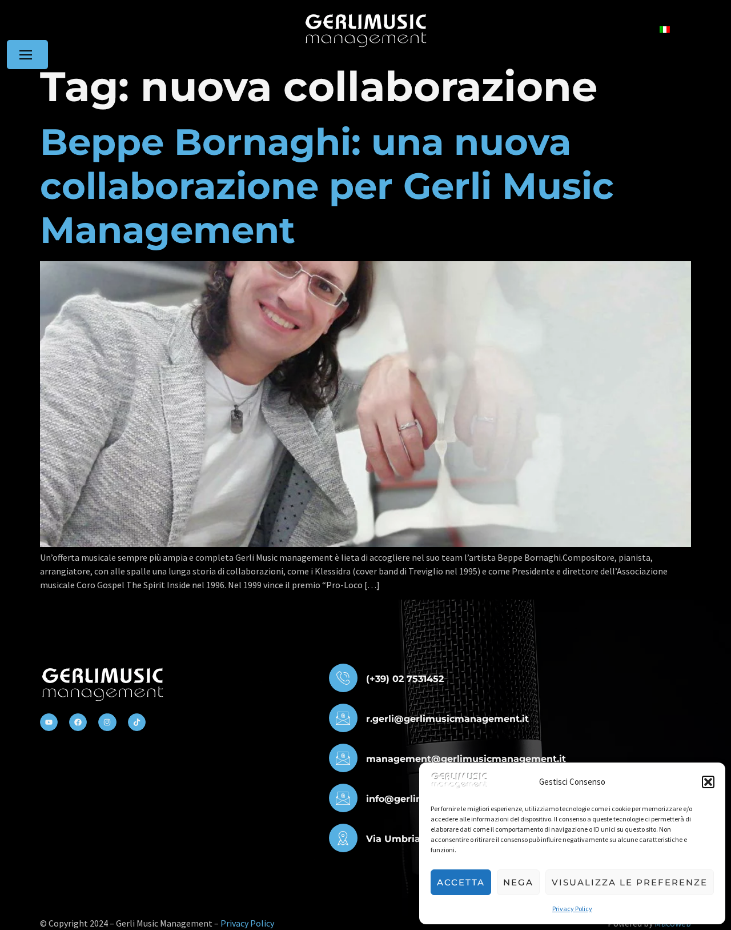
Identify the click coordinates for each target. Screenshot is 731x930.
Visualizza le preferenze (630, 882)
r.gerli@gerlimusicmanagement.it (447, 718)
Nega (518, 882)
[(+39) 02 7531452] (343, 678)
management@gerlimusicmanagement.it (466, 758)
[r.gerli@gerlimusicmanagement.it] (343, 718)
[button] (708, 782)
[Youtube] (49, 722)
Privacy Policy (572, 908)
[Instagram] (107, 722)
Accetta (461, 882)
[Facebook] (78, 722)
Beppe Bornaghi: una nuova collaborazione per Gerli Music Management (327, 185)
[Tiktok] (137, 722)
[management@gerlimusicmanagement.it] (343, 758)
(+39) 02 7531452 (405, 678)
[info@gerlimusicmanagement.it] (343, 798)
